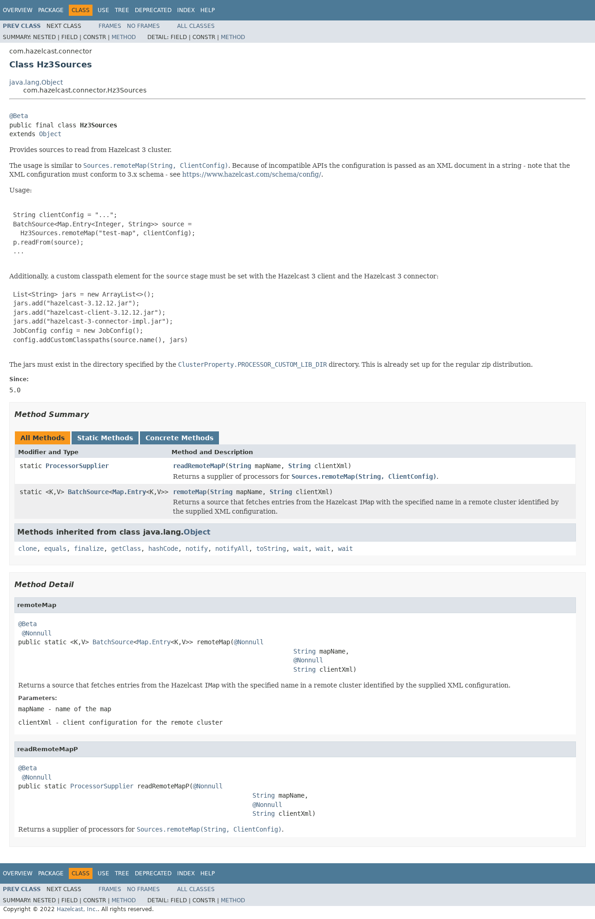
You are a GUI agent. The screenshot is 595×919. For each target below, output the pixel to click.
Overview (18, 10)
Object (50, 134)
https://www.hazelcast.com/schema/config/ (251, 174)
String (240, 465)
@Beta (18, 115)
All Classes (196, 26)
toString (271, 548)
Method (124, 37)
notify (196, 548)
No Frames (143, 26)
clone (27, 548)
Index (186, 10)
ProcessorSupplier (77, 465)
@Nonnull (37, 633)
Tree (122, 10)
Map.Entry (129, 492)
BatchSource (88, 492)
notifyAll (232, 548)
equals (55, 548)
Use (103, 10)
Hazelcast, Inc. (77, 909)
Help (207, 10)
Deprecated (153, 10)
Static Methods (105, 438)
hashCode (163, 548)
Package (51, 10)
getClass (126, 548)
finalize (89, 548)
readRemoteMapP (199, 465)
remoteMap (189, 492)
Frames (110, 26)
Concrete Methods (179, 438)
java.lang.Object (36, 82)
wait (300, 548)
